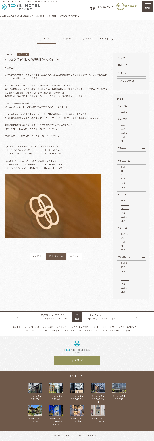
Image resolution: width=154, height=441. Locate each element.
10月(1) (125, 267)
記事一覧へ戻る (56, 256)
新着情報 (55, 331)
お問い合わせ (43, 331)
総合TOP (17, 327)
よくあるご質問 (107, 39)
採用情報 (126, 331)
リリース (87, 39)
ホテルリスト (62, 327)
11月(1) (125, 171)
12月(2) (124, 263)
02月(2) (124, 112)
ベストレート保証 (98, 327)
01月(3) (125, 188)
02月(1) (125, 137)
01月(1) (125, 141)
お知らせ (66, 39)
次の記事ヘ (74, 256)
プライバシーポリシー (72, 331)
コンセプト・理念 (32, 327)
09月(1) (125, 125)
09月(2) (125, 175)
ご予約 (112, 327)
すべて (46, 39)
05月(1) (125, 129)
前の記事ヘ (38, 256)
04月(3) (125, 280)
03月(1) (125, 213)
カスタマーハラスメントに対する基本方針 (102, 331)
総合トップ (16, 16)
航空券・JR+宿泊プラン (128, 327)
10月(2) (125, 234)
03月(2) (124, 133)
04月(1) (125, 179)
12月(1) (125, 167)
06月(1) (125, 276)
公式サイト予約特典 (80, 327)
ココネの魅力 (48, 327)
